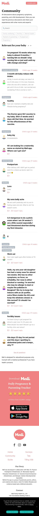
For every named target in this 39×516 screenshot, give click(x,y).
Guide (10, 460)
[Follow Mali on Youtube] (24, 446)
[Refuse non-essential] (37, 507)
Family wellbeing (8, 34)
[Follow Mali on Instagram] (19, 446)
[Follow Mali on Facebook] (14, 446)
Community (10, 456)
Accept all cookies (12, 512)
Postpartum (24, 37)
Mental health (29, 34)
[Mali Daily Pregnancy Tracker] (14, 3)
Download (31, 3)
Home (10, 452)
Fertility (19, 34)
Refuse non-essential (26, 512)
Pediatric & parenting (10, 37)
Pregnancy (6, 40)
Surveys (28, 452)
